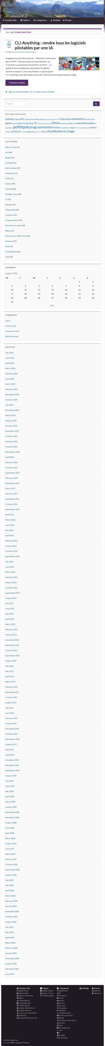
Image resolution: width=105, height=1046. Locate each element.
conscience (48, 119)
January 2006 (11, 906)
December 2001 (12, 969)
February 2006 (11, 901)
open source (41, 92)
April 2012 (9, 676)
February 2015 (11, 540)
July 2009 (9, 781)
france (92, 119)
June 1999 (9, 974)
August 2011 (11, 702)
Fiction (8, 178)
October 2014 (11, 551)
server (23, 132)
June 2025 (9, 379)
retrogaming (84, 128)
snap (28, 131)
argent (17, 119)
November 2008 (12, 817)
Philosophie (10, 210)
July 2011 (9, 708)
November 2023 (12, 410)
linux (56, 122)
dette (54, 119)
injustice (45, 123)
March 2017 (10, 488)
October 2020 (11, 446)
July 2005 (9, 927)
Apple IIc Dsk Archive (25, 996)
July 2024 (9, 405)
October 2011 (11, 697)
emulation (78, 119)
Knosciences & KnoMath (27, 1013)
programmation (41, 127)
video (43, 131)
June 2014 (9, 567)
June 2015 (9, 525)
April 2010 (9, 755)
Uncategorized (11, 251)
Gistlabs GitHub (24, 1006)
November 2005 (12, 911)
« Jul (52, 305)
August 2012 (11, 661)
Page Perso (97, 993)
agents (12, 92)
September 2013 (12, 593)
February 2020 (11, 462)
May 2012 (9, 671)
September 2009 (12, 770)
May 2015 (9, 530)
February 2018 (11, 478)
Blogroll (8, 157)
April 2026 (9, 363)
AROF (21, 998)
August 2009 (11, 775)
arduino (9, 119)
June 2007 (9, 849)
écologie (69, 131)
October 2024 (11, 400)
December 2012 (12, 640)
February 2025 (11, 389)
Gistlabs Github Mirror (26, 1008)
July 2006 (9, 880)
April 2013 (9, 619)
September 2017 (12, 483)
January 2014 (11, 582)
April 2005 (9, 937)
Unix (7, 257)
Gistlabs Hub (11, 20)
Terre (39, 132)
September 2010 (12, 739)
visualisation (55, 131)
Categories (41, 20)
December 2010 (12, 728)
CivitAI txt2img (23, 1001)
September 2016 (12, 509)
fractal (87, 119)
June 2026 (9, 358)
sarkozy (7, 132)
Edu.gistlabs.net (24, 1003)
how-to (21, 123)
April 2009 (9, 796)
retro (77, 128)
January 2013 (11, 634)
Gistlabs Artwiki (48, 996)
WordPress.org (11, 336)
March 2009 (10, 802)
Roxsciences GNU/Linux (15, 236)
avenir (37, 119)
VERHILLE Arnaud (14, 52)
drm (57, 119)
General (8, 189)
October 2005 (11, 916)
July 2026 (9, 353)
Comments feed (12, 331)
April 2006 (9, 890)
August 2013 (11, 598)
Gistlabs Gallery (48, 991)
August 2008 (11, 822)
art (22, 119)
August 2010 (11, 744)
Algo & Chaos (11, 147)
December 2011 (12, 692)
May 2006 (9, 885)
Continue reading (17, 82)
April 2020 (9, 457)
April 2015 (9, 535)
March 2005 (10, 943)
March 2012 (10, 681)
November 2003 (12, 958)
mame (62, 123)
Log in (7, 320)
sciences (16, 131)
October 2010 (11, 734)
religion (72, 128)
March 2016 (10, 520)
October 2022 (11, 426)
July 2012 (9, 666)
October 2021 (11, 436)
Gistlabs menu (11, 194)
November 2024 (12, 394)
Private (68, 20)
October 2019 (11, 467)
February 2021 (11, 441)
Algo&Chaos (63, 991)
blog (42, 119)
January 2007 (11, 859)
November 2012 (12, 645)
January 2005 (11, 953)
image (39, 123)
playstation (9, 128)
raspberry (65, 128)
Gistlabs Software (24, 1010)
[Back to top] (98, 1039)
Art (6, 152)
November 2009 (12, 765)
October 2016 (11, 504)
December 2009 (12, 760)
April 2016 (9, 514)
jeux (49, 123)
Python (51, 92)
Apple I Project (23, 993)
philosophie (88, 123)
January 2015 (11, 546)
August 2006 (11, 875)
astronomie (29, 119)
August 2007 (11, 843)
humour (30, 123)
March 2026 (10, 368)
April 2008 (9, 833)
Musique (9, 204)
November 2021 (12, 431)
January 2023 (11, 420)
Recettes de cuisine (13, 225)
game (8, 123)
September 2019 (12, 473)
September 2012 (12, 655)
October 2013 (11, 587)
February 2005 (11, 948)
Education (65, 119)
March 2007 (10, 854)
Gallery (26, 20)
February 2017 (11, 493)
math (78, 123)
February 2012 (11, 687)
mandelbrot (70, 123)
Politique (9, 215)
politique (21, 126)
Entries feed (10, 326)
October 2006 (11, 864)
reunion (93, 127)
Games (8, 183)
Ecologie (9, 163)
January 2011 (11, 723)
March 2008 (10, 838)
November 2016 (12, 499)
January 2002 (11, 963)
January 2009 (11, 807)
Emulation (9, 173)
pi (95, 123)
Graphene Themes (22, 1043)
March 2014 (10, 572)
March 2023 (10, 415)
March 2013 (10, 624)
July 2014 (9, 561)
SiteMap (56, 20)
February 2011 (11, 718)
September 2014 (12, 556)
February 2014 (11, 577)
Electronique (10, 168)
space (33, 132)
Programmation (30, 52)
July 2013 (9, 603)
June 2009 (9, 786)
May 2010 (9, 749)
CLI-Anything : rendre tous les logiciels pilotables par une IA (50, 45)
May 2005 (9, 932)
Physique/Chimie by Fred (27, 1018)
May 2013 (9, 614)
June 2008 (9, 828)
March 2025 (10, 384)
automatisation (22, 92)
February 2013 (11, 629)
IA (23, 52)
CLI (31, 92)
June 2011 (9, 713)
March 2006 (10, 896)
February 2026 (11, 373)
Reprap (8, 230)
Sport (7, 246)
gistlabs (15, 123)
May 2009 (9, 791)
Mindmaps (22, 1015)
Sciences (9, 241)
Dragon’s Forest (47, 993)
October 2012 (11, 650)
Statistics (97, 991)
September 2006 (12, 869)
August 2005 (11, 922)
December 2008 (12, 812)
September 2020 (12, 452)
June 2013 (9, 608)
